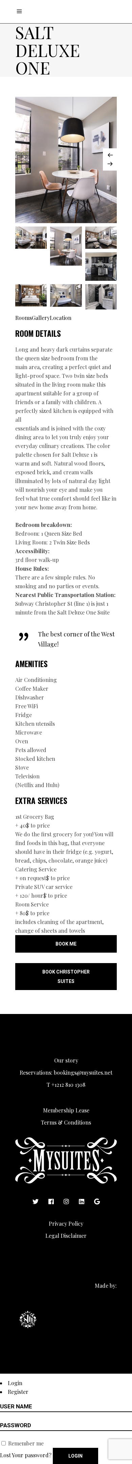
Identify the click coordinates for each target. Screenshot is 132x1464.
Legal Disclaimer (66, 1235)
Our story (66, 1060)
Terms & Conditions (66, 1122)
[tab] (23, 317)
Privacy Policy (66, 1223)
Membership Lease (66, 1110)
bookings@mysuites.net (83, 1072)
